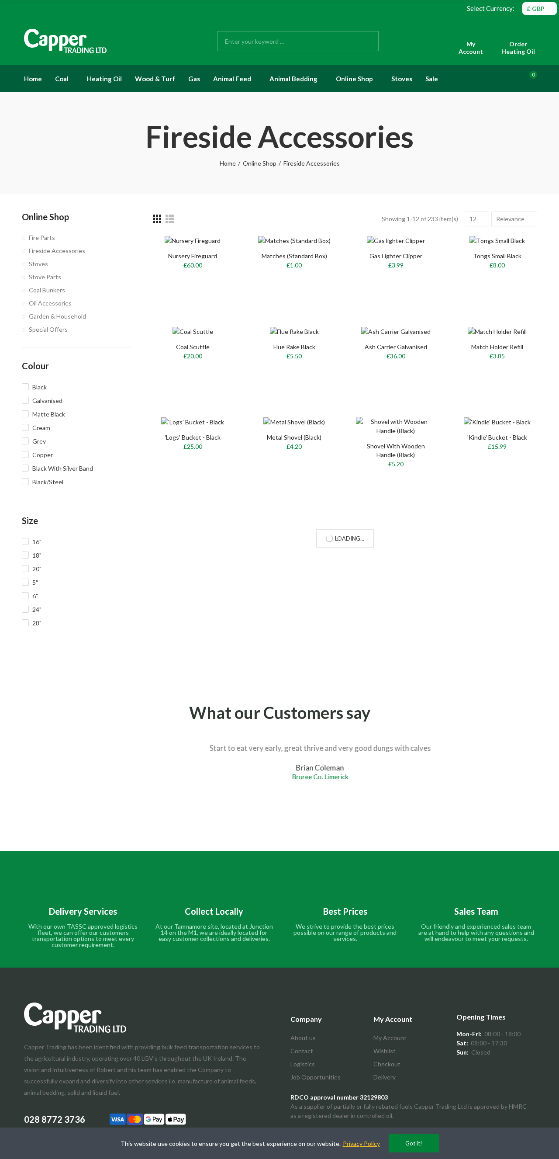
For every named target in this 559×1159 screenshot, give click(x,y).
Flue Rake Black (294, 346)
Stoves (38, 263)
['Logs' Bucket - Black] (193, 422)
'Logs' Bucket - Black (193, 437)
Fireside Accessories (57, 250)
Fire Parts (42, 237)
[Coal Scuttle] (193, 331)
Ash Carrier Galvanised (396, 346)
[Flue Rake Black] (295, 331)
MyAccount (471, 48)
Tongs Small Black (497, 256)
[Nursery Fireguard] (193, 240)
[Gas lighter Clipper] (396, 240)
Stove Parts (45, 277)
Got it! (413, 1143)
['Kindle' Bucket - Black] (498, 422)
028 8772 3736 (54, 1119)
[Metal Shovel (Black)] (295, 422)
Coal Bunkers (47, 290)
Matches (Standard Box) (294, 256)
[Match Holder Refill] (498, 331)
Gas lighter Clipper (395, 256)
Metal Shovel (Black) (294, 437)
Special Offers (48, 329)
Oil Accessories (50, 303)
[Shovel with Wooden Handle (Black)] (396, 426)
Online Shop (45, 217)
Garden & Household (57, 316)
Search (365, 41)
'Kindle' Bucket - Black (497, 437)
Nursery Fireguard (192, 256)
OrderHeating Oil (518, 48)
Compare (414, 432)
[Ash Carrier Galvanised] (396, 331)
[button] (15, 790)
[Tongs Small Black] (498, 240)
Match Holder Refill (497, 346)
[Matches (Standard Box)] (295, 240)
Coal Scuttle (193, 346)
